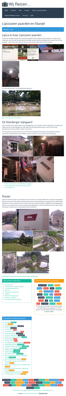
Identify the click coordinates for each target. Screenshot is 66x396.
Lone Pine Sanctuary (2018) (13, 374)
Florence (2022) (9, 340)
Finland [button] (52, 382)
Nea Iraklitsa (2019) (10, 353)
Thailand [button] (50, 285)
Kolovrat (7, 290)
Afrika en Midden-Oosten (12, 15)
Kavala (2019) (9, 352)
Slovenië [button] (39, 288)
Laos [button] (41, 291)
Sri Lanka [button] (57, 300)
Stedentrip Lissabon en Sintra (13, 337)
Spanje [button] (52, 288)
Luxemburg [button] (54, 385)
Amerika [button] (40, 294)
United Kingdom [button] (20, 382)
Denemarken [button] (30, 387)
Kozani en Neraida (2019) (12, 348)
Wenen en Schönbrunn (11, 326)
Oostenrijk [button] (41, 297)
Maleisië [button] (46, 288)
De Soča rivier (9, 284)
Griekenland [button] (49, 297)
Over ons (25, 15)
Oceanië (13, 10)
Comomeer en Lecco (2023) (12, 331)
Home (6, 10)
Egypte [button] (46, 294)
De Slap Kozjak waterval (12, 288)
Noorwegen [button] (58, 294)
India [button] (51, 294)
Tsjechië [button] (59, 303)
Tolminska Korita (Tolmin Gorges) (14, 286)
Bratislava (8, 322)
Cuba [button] (51, 300)
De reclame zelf (10, 187)
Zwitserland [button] (45, 303)
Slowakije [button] (52, 303)
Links (31, 15)
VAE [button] (46, 300)
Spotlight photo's (48, 390)
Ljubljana (7, 294)
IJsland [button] (57, 291)
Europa (27, 10)
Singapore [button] (57, 297)
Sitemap (29, 390)
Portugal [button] (37, 387)
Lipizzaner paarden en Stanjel (13, 299)
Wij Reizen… (20, 4)
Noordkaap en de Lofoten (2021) (14, 342)
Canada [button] (19, 385)
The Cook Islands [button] (48, 291)
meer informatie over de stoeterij (11, 118)
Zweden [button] (41, 300)
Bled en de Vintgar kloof (11, 295)
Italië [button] (38, 303)
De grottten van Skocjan (12, 292)
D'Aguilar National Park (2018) (13, 372)
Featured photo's (37, 390)
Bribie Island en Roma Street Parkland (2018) (17, 364)
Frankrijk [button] (60, 385)
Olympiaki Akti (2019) (11, 344)
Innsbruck (7, 328)
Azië (20, 10)
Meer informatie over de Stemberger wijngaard (19, 183)
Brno (6, 324)
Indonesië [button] (58, 288)
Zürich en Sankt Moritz (11, 335)
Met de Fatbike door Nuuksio (13, 359)
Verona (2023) (9, 329)
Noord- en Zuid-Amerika (39, 10)
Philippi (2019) (9, 350)
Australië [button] (57, 285)
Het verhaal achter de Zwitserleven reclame (18, 185)
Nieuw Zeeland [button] (42, 285)
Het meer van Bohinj (10, 297)
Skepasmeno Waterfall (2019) (13, 346)
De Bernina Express (10, 333)
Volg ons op (35, 393)
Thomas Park (27, 393)
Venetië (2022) (9, 339)
